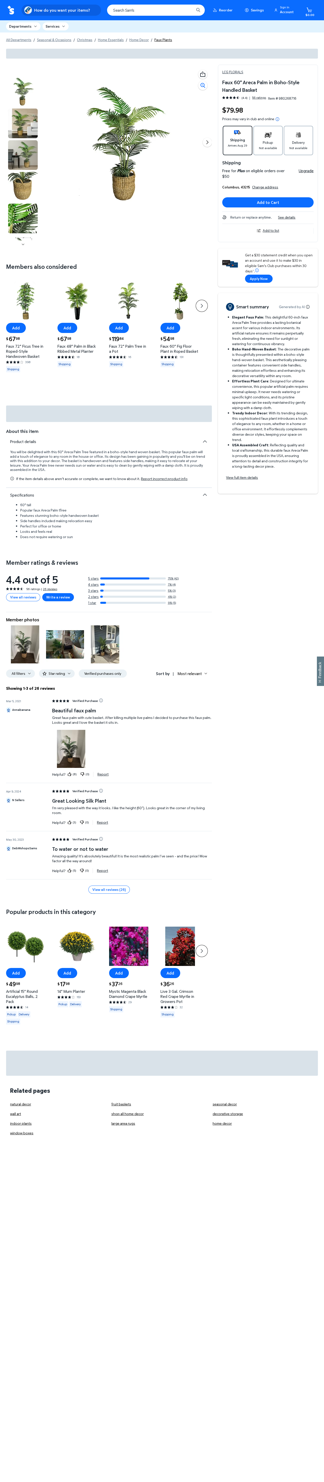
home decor (222, 1123)
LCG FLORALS (232, 71)
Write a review (58, 597)
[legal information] (277, 119)
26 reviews (50, 589)
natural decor (20, 1104)
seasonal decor (225, 1104)
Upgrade (306, 170)
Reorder (226, 10)
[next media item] (207, 142)
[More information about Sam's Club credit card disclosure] (257, 270)
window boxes (21, 1133)
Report (103, 774)
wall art (15, 1113)
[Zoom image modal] (202, 85)
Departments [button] (20, 26)
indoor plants (21, 1123)
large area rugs (123, 1123)
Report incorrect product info (164, 479)
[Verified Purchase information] (101, 700)
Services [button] (52, 26)
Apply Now (259, 278)
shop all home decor (127, 1113)
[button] (285, 10)
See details (286, 217)
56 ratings (259, 97)
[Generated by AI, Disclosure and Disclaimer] (308, 307)
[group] (244, 98)
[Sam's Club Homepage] (10, 10)
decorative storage (228, 1113)
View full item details (242, 477)
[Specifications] (205, 495)
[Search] (198, 10)
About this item (22, 431)
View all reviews (23, 597)
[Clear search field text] (186, 10)
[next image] (23, 244)
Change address (265, 187)
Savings (257, 10)
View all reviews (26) (109, 889)
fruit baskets (121, 1104)
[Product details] (205, 441)
